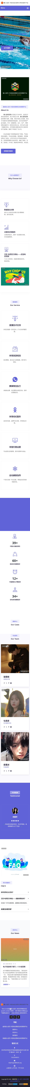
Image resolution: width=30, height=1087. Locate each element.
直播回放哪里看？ (6, 909)
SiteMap (4, 1084)
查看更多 (6, 984)
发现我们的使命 (8, 151)
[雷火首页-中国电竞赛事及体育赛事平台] (15, 3)
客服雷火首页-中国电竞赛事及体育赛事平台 (15, 1038)
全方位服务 (7, 48)
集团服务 (15, 1035)
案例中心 (15, 1029)
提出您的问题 (21, 48)
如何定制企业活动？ (7, 892)
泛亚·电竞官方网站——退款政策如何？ (13, 899)
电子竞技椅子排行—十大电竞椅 (14, 967)
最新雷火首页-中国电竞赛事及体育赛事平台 (15, 1026)
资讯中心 (15, 1032)
